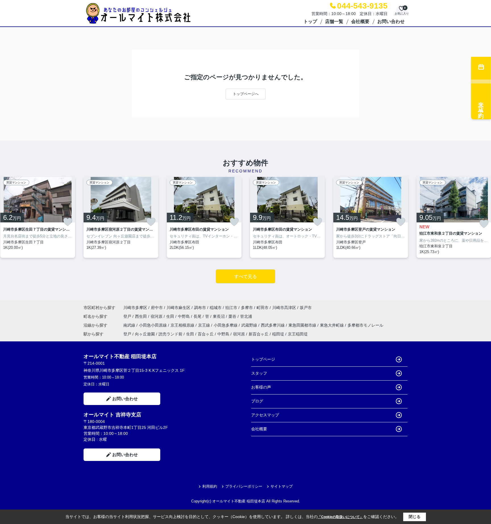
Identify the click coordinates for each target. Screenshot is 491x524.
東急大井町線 (332, 325)
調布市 (200, 307)
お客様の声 (261, 387)
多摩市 (247, 307)
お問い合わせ (391, 21)
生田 (170, 316)
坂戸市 (306, 307)
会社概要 (360, 21)
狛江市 (231, 307)
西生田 (141, 316)
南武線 (129, 325)
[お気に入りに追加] (67, 222)
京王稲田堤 (298, 334)
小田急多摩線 (226, 325)
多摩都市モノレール (365, 325)
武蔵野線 (249, 325)
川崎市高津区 (284, 307)
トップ (310, 21)
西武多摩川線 (273, 325)
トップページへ (246, 94)
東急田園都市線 (302, 325)
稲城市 (216, 307)
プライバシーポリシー (243, 486)
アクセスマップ (265, 415)
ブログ (257, 401)
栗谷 (233, 316)
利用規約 (209, 486)
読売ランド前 (170, 334)
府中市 (157, 307)
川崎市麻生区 (178, 307)
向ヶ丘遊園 (145, 334)
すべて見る (245, 276)
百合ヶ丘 (206, 334)
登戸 (127, 316)
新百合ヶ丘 (259, 334)
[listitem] (121, 217)
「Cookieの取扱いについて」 (340, 517)
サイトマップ (282, 486)
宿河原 (157, 316)
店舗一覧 (334, 21)
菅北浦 (246, 316)
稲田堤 (278, 334)
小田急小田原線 (153, 325)
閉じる (415, 516)
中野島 (184, 316)
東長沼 (219, 316)
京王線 (204, 325)
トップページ (263, 359)
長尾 (198, 316)
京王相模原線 (182, 325)
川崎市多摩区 (135, 307)
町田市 (263, 307)
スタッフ (259, 373)
